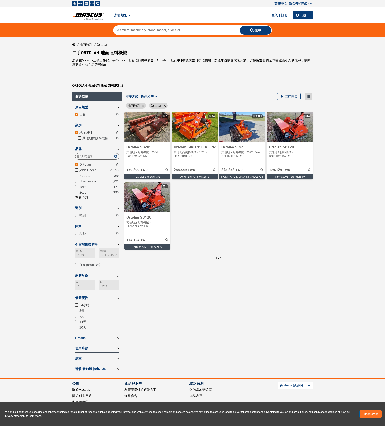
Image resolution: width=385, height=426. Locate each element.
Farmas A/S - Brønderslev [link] (290, 176)
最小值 (79, 251)
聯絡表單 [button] (195, 396)
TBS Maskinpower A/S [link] (147, 176)
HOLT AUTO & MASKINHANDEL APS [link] (242, 176)
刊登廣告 (130, 396)
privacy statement (15, 415)
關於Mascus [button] (81, 389)
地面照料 (86, 44)
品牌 (78, 149)
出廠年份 (81, 275)
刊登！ (305, 15)
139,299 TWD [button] (137, 170)
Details (80, 338)
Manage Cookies (327, 411)
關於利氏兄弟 (81, 396)
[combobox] (280, 385)
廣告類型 (81, 107)
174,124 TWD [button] (279, 170)
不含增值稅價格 (86, 244)
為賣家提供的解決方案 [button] (140, 389)
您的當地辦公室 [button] (200, 389)
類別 (78, 125)
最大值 (103, 251)
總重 (78, 358)
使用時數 (81, 348)
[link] (147, 127)
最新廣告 (81, 298)
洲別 (78, 208)
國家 (78, 226)
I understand (371, 414)
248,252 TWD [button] (232, 170)
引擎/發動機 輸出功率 (90, 369)
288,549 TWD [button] (184, 170)
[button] (97, 96)
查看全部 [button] (81, 197)
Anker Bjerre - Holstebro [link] (194, 176)
